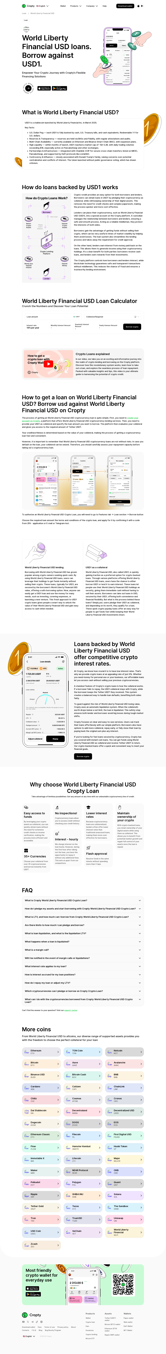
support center (70, 1010)
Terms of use (49, 1327)
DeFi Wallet (128, 1326)
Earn (87, 1326)
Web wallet (128, 1322)
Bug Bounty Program (53, 1330)
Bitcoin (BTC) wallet (112, 1324)
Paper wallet (128, 1318)
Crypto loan (90, 1322)
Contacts (25, 1330)
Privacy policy (62, 1327)
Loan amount (32, 317)
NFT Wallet (128, 1330)
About (73, 1327)
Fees (40, 1327)
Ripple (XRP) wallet (112, 1335)
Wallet (88, 1318)
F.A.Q (34, 1330)
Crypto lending (91, 1334)
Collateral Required (94, 317)
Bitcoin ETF (90, 1338)
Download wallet (28, 1327)
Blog (40, 1330)
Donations (90, 1330)
